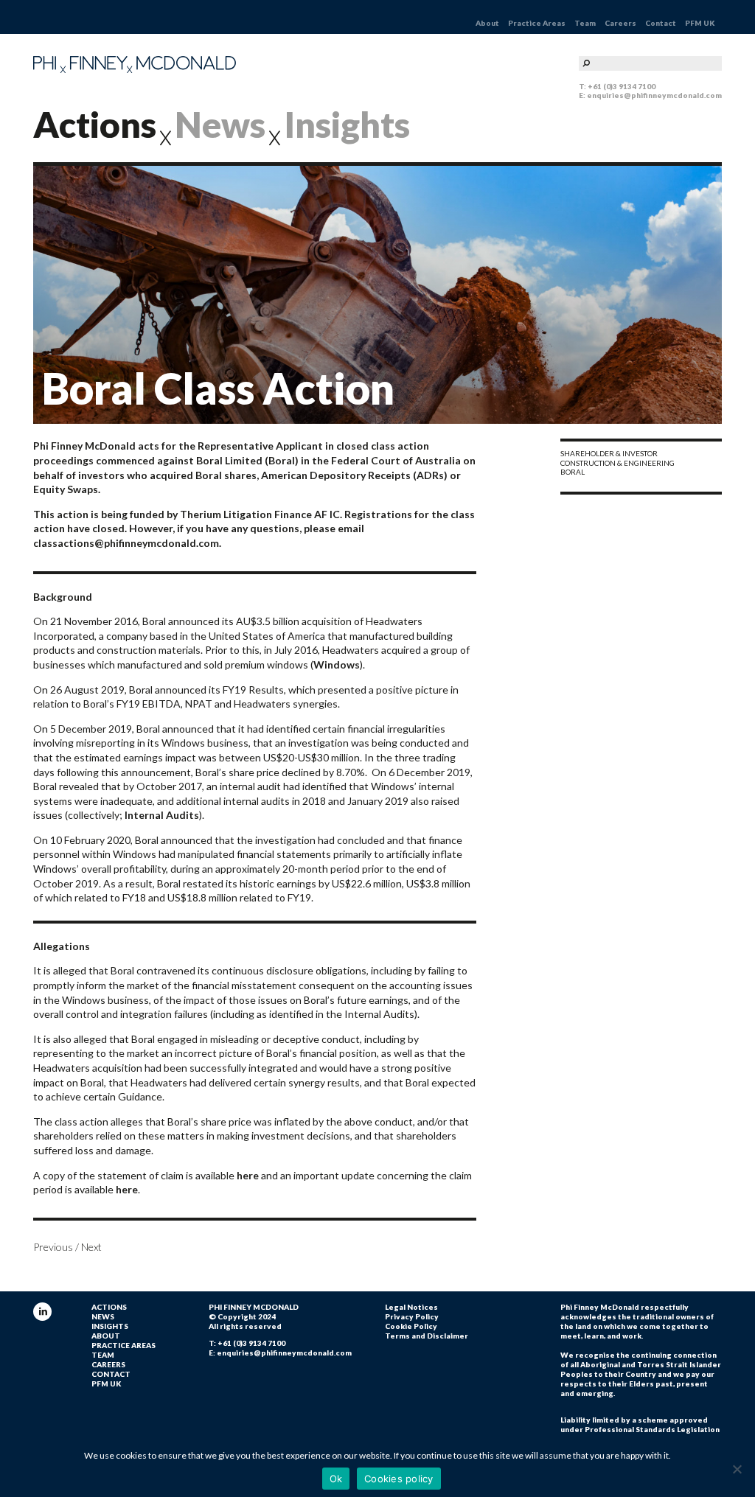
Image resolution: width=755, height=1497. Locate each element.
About (487, 22)
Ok (336, 1478)
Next (91, 1246)
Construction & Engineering (617, 462)
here (248, 1175)
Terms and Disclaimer (426, 1335)
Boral (572, 471)
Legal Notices (411, 1306)
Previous (53, 1246)
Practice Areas (537, 22)
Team (585, 22)
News (220, 124)
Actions (94, 124)
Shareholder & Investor (609, 453)
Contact (660, 22)
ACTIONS (109, 1306)
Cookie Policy (411, 1326)
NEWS (102, 1316)
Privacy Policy (412, 1316)
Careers (620, 22)
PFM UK (699, 22)
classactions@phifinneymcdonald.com (126, 543)
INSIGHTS (109, 1326)
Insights (347, 124)
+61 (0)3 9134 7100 (621, 86)
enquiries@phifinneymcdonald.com (654, 95)
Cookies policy (399, 1478)
